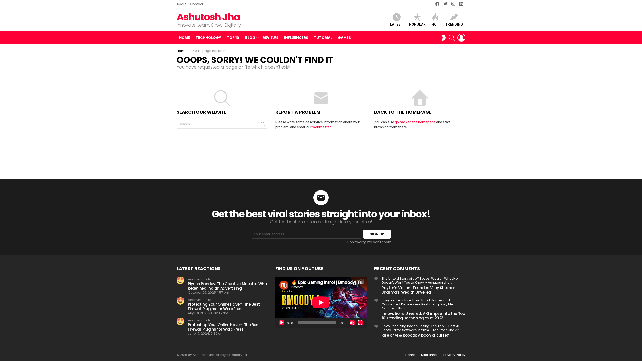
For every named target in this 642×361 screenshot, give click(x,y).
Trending (454, 24)
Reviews (270, 37)
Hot (435, 24)
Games (344, 37)
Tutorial (323, 37)
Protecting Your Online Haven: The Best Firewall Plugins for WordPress (224, 306)
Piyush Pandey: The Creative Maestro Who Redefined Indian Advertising (227, 286)
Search (263, 125)
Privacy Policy (454, 355)
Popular (417, 24)
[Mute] (352, 322)
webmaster (321, 127)
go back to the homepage (415, 122)
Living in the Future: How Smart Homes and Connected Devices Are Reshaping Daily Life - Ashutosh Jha (419, 304)
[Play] (281, 322)
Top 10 (233, 37)
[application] (321, 302)
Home (184, 37)
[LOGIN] (461, 37)
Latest (396, 24)
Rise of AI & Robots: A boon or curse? (415, 335)
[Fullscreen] (360, 322)
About (181, 4)
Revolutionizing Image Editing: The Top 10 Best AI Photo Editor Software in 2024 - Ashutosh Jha (420, 328)
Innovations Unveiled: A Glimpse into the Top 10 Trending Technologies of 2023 (423, 316)
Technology (208, 37)
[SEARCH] (452, 38)
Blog (250, 37)
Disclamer (429, 355)
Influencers (296, 37)
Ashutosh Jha (208, 17)
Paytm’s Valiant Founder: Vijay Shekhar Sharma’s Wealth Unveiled (418, 290)
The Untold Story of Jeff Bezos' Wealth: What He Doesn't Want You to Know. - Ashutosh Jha (420, 280)
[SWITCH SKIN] (443, 38)
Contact (196, 4)
